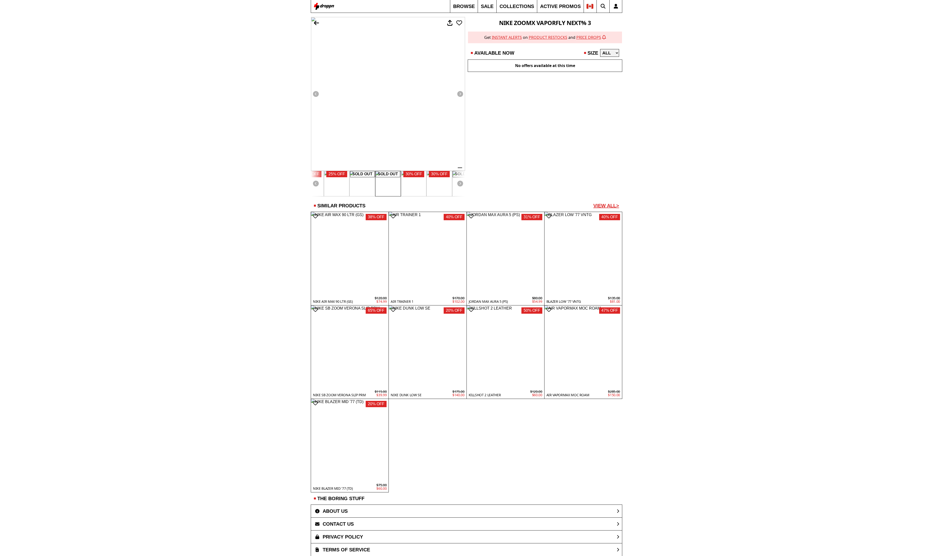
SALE (487, 6)
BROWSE (464, 6)
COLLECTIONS (517, 6)
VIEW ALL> (606, 205)
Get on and (542, 37)
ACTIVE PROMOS (560, 6)
